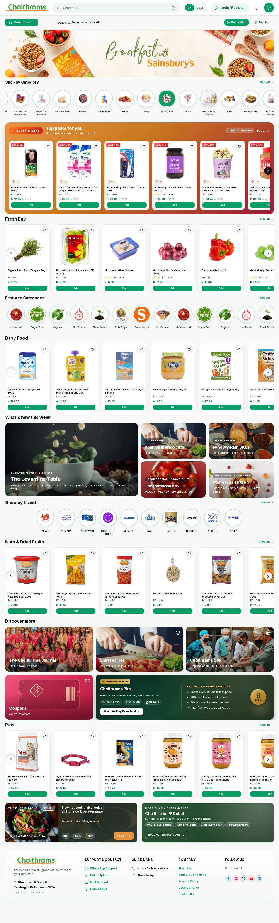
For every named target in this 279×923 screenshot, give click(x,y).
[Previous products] (11, 253)
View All (264, 541)
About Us (184, 868)
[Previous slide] (11, 53)
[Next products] (268, 253)
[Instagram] (236, 878)
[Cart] (269, 7)
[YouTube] (251, 878)
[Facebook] (228, 878)
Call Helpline (99, 875)
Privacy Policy (188, 881)
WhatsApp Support (103, 868)
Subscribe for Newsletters (150, 868)
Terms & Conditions (192, 874)
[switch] (195, 7)
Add (31, 205)
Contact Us (186, 894)
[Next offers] (268, 171)
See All (265, 82)
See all (261, 130)
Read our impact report (164, 834)
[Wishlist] (256, 7)
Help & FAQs (98, 888)
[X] (243, 878)
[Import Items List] (173, 7)
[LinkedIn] (259, 878)
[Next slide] (268, 53)
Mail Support (99, 882)
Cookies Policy (189, 887)
